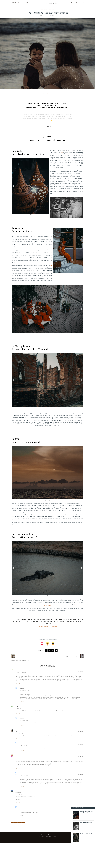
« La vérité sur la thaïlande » (47, 94)
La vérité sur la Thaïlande (86, 834)
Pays (19, 2)
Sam (16, 731)
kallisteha (22, 807)
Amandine (18, 792)
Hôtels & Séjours (28, 2)
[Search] (83, 2)
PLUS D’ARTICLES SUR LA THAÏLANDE (48, 626)
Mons (61, 152)
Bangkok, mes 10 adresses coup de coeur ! (86, 812)
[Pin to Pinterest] (49, 650)
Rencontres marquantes (86, 822)
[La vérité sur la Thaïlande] (76, 837)
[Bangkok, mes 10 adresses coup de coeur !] (76, 815)
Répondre (80, 671)
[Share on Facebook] (46, 650)
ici (46, 411)
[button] (47, 127)
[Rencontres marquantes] (76, 826)
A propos (72, 2)
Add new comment (19, 822)
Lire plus (18, 683)
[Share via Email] (56, 650)
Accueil (14, 2)
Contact (78, 2)
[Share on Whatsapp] (52, 650)
